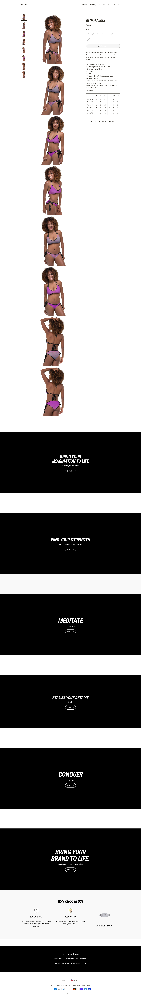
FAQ (62, 985)
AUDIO (71, 869)
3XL (89, 39)
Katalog (93, 5)
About (58, 985)
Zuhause (84, 5)
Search (53, 985)
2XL (112, 34)
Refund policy (86, 985)
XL (106, 34)
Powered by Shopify (74, 993)
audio (71, 471)
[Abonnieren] (85, 963)
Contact (67, 985)
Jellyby (24, 5)
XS (88, 34)
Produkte (102, 5)
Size (87, 29)
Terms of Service (76, 985)
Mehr (110, 5)
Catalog (70, 707)
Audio (71, 550)
